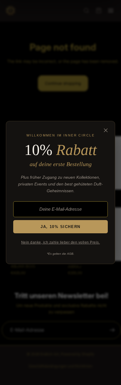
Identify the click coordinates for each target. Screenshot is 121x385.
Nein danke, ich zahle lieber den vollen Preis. (60, 242)
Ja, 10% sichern (60, 226)
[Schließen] (106, 130)
